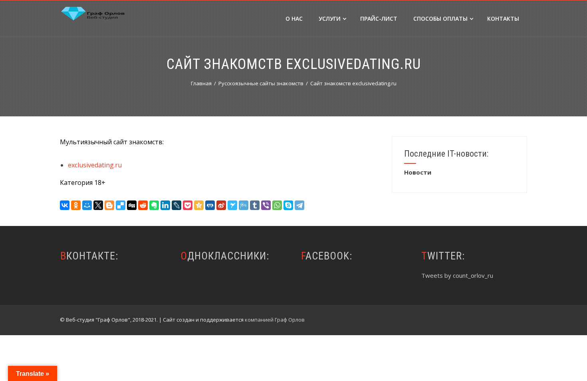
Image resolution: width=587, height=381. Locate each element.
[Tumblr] (255, 205)
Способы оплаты (440, 18)
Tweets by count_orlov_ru (457, 275)
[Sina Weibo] (221, 205)
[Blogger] (109, 205)
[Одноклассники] (76, 205)
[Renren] (210, 205)
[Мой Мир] (87, 205)
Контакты (503, 18)
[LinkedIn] (165, 205)
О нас (294, 18)
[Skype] (288, 205)
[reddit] (143, 205)
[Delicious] (120, 205)
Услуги (330, 18)
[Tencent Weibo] (243, 205)
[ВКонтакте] (64, 205)
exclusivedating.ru (95, 165)
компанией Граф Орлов (275, 319)
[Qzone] (199, 205)
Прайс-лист (378, 18)
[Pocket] (187, 205)
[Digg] (132, 205)
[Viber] (266, 205)
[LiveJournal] (176, 205)
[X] (98, 205)
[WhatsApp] (277, 205)
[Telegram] (299, 205)
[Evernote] (154, 205)
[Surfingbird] (232, 205)
